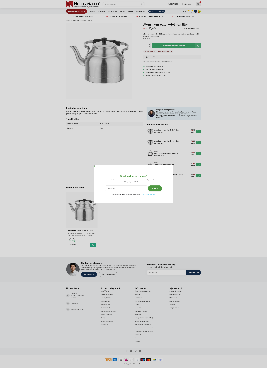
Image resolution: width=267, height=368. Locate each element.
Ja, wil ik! (155, 188)
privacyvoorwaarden (149, 194)
